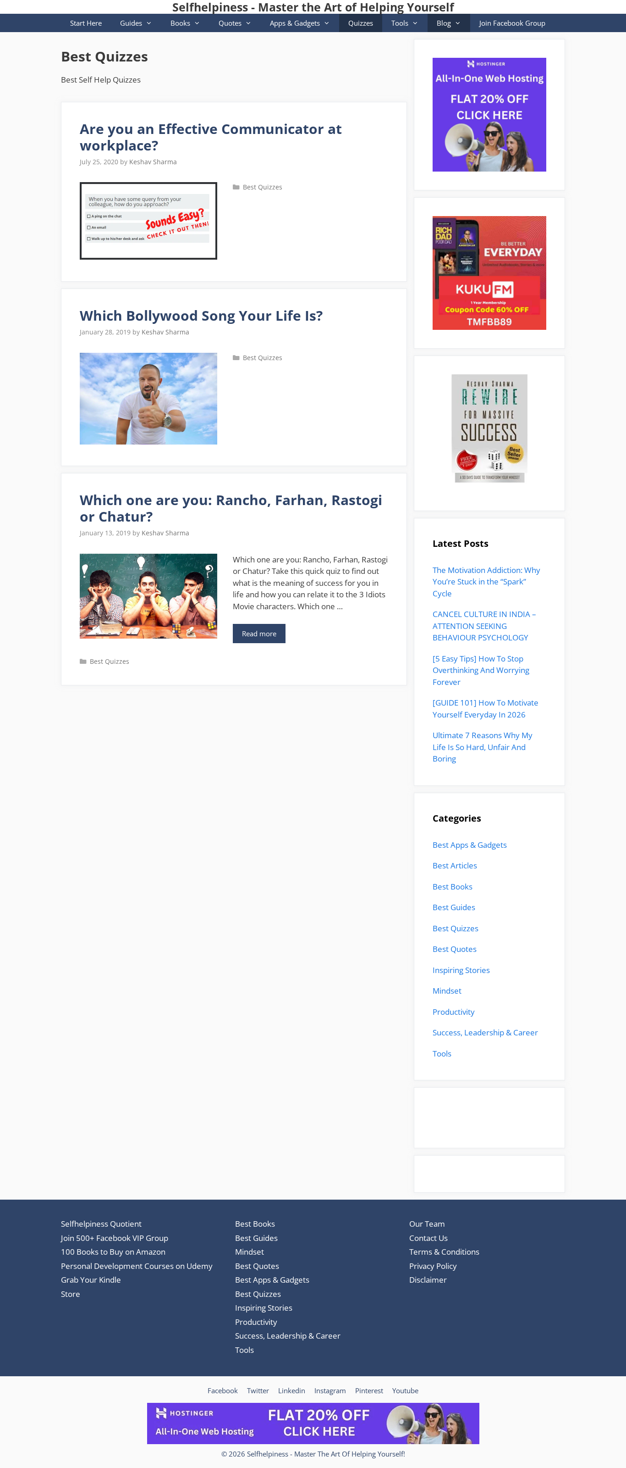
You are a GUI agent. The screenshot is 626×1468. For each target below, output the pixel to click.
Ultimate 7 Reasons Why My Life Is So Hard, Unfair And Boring (483, 747)
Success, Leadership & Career (485, 1032)
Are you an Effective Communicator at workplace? (211, 137)
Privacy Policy (433, 1266)
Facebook (223, 1390)
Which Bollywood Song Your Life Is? (201, 315)
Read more (264, 636)
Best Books (452, 886)
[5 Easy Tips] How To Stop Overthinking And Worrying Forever (481, 670)
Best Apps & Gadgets (470, 845)
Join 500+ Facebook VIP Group (114, 1238)
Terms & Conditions (444, 1251)
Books (180, 23)
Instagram (330, 1390)
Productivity (454, 1011)
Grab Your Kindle (91, 1279)
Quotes (230, 23)
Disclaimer (428, 1279)
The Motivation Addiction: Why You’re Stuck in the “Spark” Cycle (486, 582)
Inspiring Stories (461, 970)
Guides (131, 23)
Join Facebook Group (512, 23)
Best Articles (455, 865)
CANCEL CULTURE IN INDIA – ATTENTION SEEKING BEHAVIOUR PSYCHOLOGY (484, 626)
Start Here (86, 23)
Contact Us (428, 1238)
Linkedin (291, 1390)
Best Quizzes (262, 187)
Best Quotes (455, 949)
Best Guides (454, 907)
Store (70, 1294)
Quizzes (360, 23)
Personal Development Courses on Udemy (137, 1266)
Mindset (447, 990)
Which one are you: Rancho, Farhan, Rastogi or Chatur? (231, 508)
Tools (399, 23)
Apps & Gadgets (295, 23)
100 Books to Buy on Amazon (113, 1251)
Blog (444, 23)
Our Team (427, 1223)
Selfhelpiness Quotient (101, 1223)
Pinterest (369, 1390)
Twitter (258, 1390)
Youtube (405, 1390)
